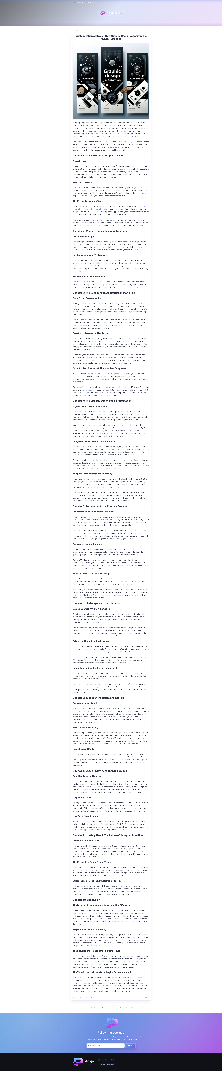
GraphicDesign (84, 997)
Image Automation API (116, 147)
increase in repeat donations (85, 830)
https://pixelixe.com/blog (107, 1064)
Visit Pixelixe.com (78, 2)
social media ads (89, 390)
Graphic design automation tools (94, 209)
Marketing (91, 997)
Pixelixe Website (103, 1060)
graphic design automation (131, 136)
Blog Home (90, 2)
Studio (113, 1060)
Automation (76, 997)
